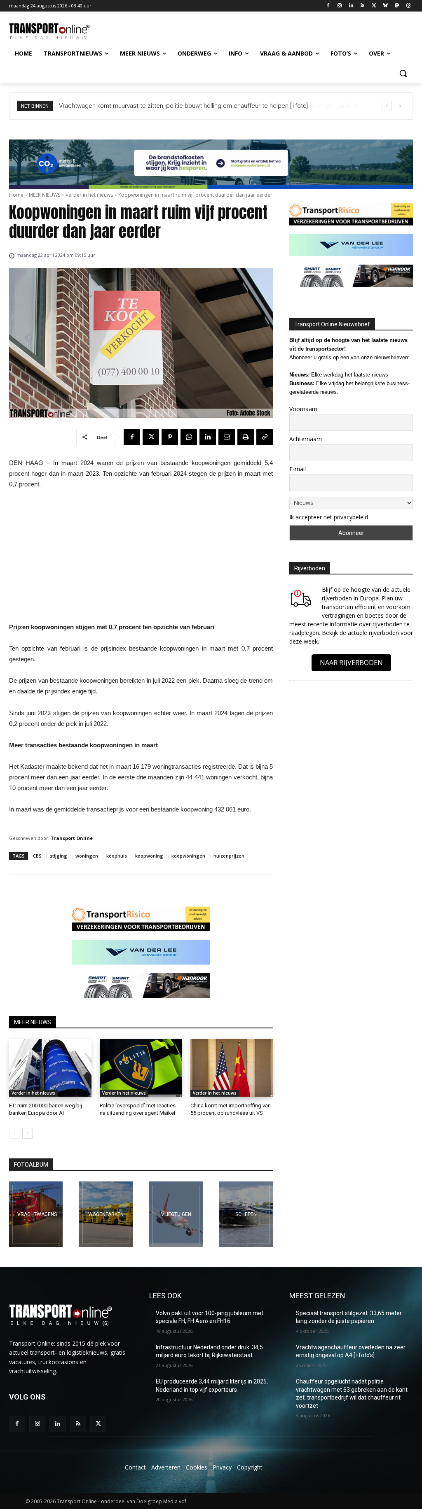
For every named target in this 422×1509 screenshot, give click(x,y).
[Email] (226, 437)
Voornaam (303, 409)
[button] (403, 73)
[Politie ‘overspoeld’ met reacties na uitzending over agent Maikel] (141, 1068)
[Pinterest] (170, 437)
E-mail (297, 469)
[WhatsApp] (189, 437)
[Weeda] (36, 1214)
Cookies (196, 1467)
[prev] (387, 106)
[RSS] (362, 6)
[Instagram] (339, 6)
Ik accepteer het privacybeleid (328, 517)
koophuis (116, 856)
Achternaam (305, 439)
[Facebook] (328, 6)
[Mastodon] (396, 6)
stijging (58, 856)
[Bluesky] (385, 6)
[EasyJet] (176, 1214)
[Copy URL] (264, 437)
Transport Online (72, 838)
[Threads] (408, 6)
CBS (37, 856)
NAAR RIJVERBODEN (351, 662)
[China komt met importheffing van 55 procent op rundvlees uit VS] (231, 1068)
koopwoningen (188, 856)
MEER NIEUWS (44, 194)
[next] (400, 106)
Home (16, 194)
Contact (135, 1467)
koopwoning (149, 856)
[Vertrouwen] (246, 1214)
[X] (374, 6)
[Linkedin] (351, 6)
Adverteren (166, 1467)
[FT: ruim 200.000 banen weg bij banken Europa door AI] (50, 1068)
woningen (86, 856)
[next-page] (27, 1133)
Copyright (250, 1467)
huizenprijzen (228, 856)
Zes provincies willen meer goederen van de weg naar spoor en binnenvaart (165, 105)
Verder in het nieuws (89, 194)
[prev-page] (14, 1133)
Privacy (222, 1467)
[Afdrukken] (245, 437)
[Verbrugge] (106, 1214)
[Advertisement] (141, 558)
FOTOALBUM (31, 1164)
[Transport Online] (57, 31)
